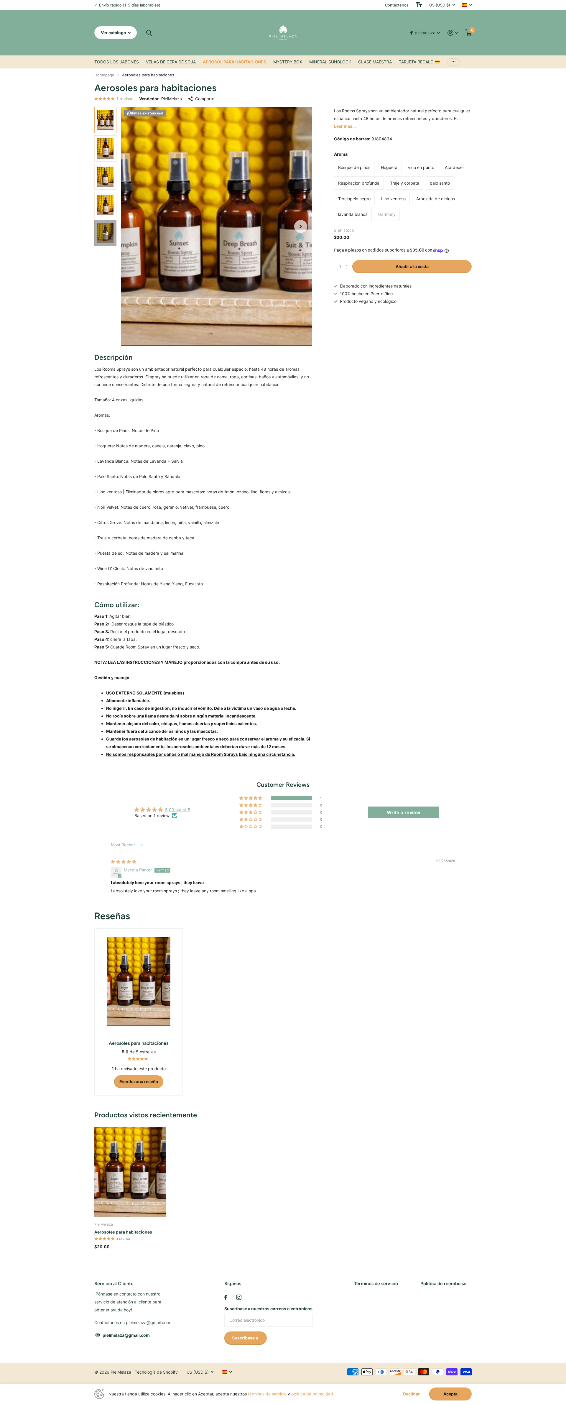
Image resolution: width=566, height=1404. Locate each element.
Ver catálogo (114, 32)
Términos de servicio (376, 1283)
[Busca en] (149, 33)
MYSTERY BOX (287, 61)
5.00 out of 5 (177, 809)
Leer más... (345, 126)
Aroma (341, 154)
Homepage (104, 75)
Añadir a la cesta (412, 266)
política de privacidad (312, 1393)
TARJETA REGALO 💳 (419, 61)
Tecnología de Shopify (156, 1372)
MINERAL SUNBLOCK (330, 61)
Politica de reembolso (443, 1283)
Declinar (411, 1394)
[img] (123, 861)
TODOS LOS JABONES (116, 61)
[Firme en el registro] (452, 33)
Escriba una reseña (138, 1081)
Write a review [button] (403, 812)
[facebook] (225, 1297)
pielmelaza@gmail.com (126, 1335)
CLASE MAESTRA (375, 61)
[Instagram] (238, 1297)
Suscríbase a (245, 1337)
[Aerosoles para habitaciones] (130, 1172)
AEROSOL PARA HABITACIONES (234, 61)
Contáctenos (397, 5)
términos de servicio (267, 1393)
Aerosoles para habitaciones (123, 1231)
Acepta (450, 1393)
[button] (300, 226)
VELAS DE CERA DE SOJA (171, 61)
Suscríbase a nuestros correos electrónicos (268, 1308)
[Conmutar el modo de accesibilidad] (419, 5)
